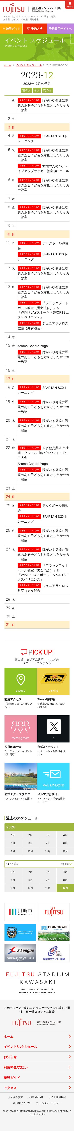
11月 (47, 851)
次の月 (47, 90)
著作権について (22, 1102)
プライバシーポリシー (48, 1102)
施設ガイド (12, 1077)
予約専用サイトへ (60, 28)
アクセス (10, 1088)
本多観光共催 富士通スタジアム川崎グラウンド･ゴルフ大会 (43, 452)
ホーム (7, 65)
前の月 (26, 90)
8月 (65, 843)
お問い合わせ (35, 1097)
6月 (30, 843)
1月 (13, 835)
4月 (65, 835)
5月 (13, 843)
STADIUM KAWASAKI (38, 978)
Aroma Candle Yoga (33, 346)
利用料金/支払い (16, 1067)
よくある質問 (15, 1097)
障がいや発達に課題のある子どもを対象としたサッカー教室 (43, 105)
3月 (48, 835)
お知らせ (10, 1057)
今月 (37, 90)
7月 (48, 843)
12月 (65, 851)
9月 (13, 851)
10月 (30, 851)
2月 (30, 835)
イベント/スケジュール (20, 1046)
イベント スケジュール (29, 65)
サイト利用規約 (57, 1097)
